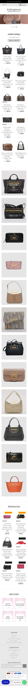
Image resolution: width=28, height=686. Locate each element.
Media (13, 637)
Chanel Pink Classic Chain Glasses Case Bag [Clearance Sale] (7, 527)
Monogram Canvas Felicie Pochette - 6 (20, 129)
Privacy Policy (14, 640)
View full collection (14, 40)
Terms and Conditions (14, 639)
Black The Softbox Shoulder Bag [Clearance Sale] (7, 575)
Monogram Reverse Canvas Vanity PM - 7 (21, 106)
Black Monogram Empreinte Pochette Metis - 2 (20, 83)
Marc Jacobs (20, 532)
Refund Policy (14, 654)
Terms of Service (14, 655)
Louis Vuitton (20, 63)
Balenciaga (21, 156)
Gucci (7, 159)
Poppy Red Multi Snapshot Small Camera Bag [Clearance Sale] (20, 552)
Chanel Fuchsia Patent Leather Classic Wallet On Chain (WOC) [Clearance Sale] (20, 577)
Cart (23, 4)
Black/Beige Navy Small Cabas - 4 (20, 154)
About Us (14, 635)
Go (25, 666)
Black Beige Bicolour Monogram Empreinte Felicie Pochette (7, 130)
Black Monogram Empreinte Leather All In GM (7, 82)
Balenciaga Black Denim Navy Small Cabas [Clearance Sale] (7, 552)
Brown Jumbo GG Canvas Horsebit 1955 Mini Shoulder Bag (7, 155)
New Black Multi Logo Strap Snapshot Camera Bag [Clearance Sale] (20, 527)
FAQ (14, 652)
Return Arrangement (14, 650)
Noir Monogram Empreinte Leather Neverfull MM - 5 (20, 59)
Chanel (7, 61)
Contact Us (14, 657)
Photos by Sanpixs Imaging (14, 642)
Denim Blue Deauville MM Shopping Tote (7, 58)
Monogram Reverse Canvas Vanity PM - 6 (7, 106)
